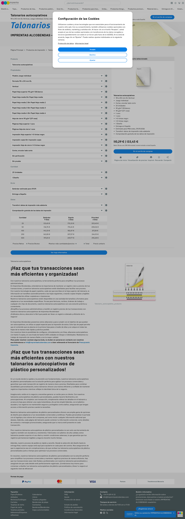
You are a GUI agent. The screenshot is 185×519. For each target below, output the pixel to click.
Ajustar (92, 60)
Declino (92, 55)
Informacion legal (81, 43)
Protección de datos (66, 43)
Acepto (92, 49)
